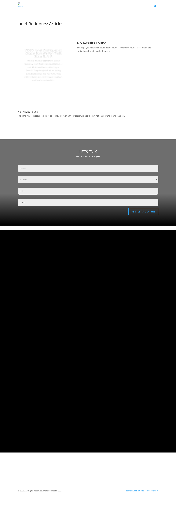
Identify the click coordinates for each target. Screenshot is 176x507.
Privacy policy (152, 490)
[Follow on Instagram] (140, 469)
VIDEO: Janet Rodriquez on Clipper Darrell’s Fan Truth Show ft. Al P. (43, 53)
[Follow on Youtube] (145, 469)
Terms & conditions (135, 490)
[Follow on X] (156, 469)
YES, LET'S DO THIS (143, 211)
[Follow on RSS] (150, 469)
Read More (43, 88)
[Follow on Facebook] (134, 469)
